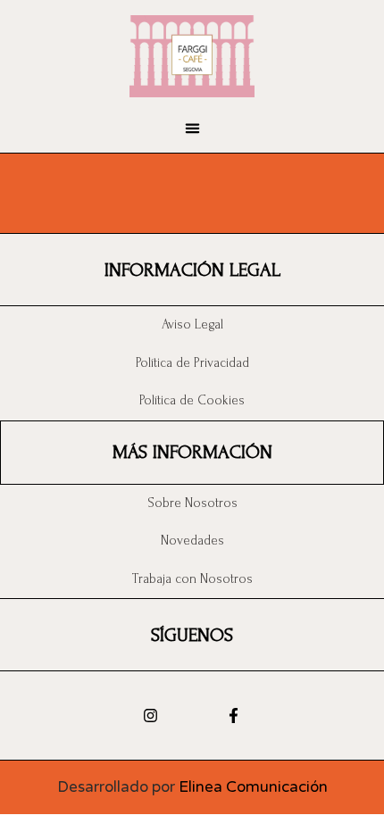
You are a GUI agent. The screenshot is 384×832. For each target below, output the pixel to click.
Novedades (192, 540)
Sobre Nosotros (192, 503)
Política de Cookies (192, 400)
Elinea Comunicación (253, 787)
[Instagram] (150, 715)
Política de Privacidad (192, 362)
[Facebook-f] (233, 715)
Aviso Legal (192, 324)
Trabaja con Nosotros (192, 579)
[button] (192, 128)
